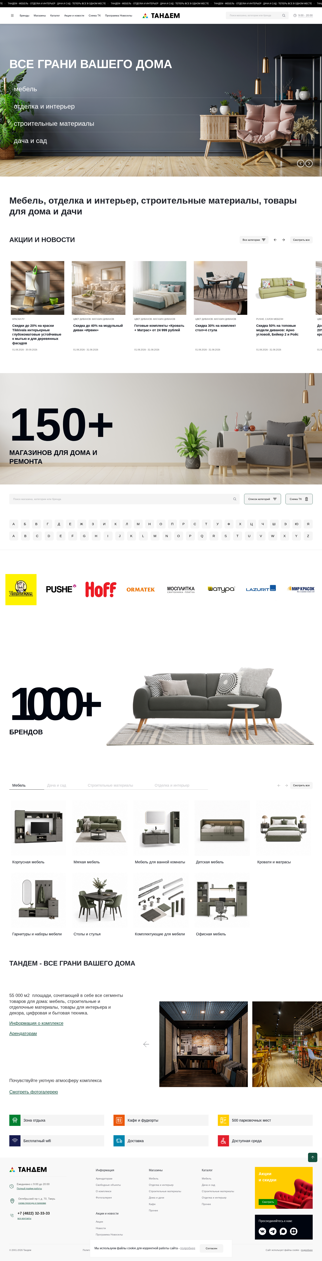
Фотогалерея (104, 1197)
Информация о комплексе (36, 1023)
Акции (99, 1221)
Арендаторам (23, 1033)
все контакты (24, 1218)
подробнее (307, 1250)
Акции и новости (74, 15)
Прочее (153, 1210)
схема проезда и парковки (32, 1203)
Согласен (211, 1248)
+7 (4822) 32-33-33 (34, 1213)
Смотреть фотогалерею (33, 1091)
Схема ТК (95, 15)
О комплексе (103, 1191)
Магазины (40, 15)
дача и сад (30, 140)
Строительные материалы (110, 785)
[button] (300, 163)
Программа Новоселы (118, 15)
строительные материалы (54, 123)
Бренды (24, 15)
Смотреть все (301, 239)
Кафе (152, 1204)
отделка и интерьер (44, 106)
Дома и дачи (156, 1197)
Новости (101, 1228)
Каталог (55, 15)
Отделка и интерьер (172, 785)
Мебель (19, 785)
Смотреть (268, 1201)
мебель (25, 89)
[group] (161, 100)
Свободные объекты (108, 1184)
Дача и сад (56, 785)
